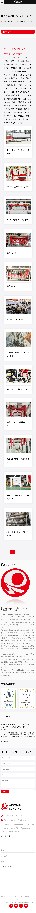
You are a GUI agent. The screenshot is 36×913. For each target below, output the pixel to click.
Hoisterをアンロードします (17, 220)
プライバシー (8, 902)
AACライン (11, 22)
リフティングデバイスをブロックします (18, 354)
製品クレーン (12, 253)
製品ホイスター (13, 286)
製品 (5, 22)
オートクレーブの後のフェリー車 (18, 152)
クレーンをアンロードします (18, 187)
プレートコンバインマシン (17, 389)
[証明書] (22, 698)
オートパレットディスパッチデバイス (18, 497)
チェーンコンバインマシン (17, 319)
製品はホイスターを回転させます (18, 460)
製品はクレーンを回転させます (18, 424)
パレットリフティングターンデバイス (18, 534)
